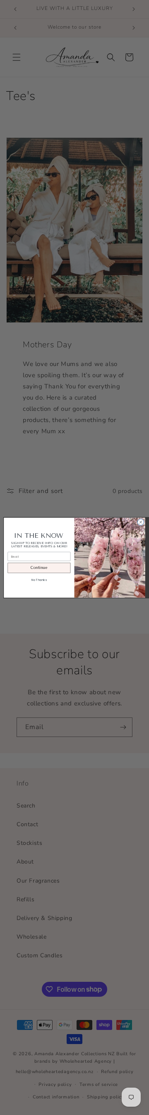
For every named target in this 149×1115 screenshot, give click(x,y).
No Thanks (39, 580)
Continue (39, 568)
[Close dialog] (140, 522)
